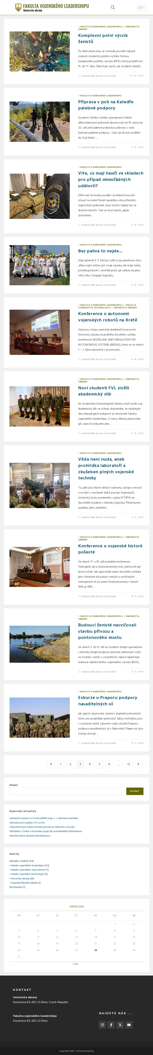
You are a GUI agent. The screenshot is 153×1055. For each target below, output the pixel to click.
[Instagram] (102, 1025)
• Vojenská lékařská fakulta (23, 883)
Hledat (14, 785)
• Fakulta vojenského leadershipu (99, 27)
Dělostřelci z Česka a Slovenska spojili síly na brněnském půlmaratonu (46, 831)
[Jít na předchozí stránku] (51, 764)
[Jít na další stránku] (138, 764)
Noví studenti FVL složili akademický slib (103, 391)
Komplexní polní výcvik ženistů (103, 39)
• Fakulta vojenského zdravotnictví (28, 870)
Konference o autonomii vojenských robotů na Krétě (108, 317)
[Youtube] (129, 1025)
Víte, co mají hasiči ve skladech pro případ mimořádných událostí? (110, 179)
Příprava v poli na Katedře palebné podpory (106, 105)
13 (128, 764)
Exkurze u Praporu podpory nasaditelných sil (107, 701)
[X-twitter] (120, 1025)
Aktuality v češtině (19, 861)
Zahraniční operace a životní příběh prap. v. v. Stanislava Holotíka (44, 818)
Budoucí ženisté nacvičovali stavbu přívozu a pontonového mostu (107, 631)
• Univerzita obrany (124, 308)
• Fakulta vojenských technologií (107, 306)
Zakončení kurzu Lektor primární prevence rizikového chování (42, 827)
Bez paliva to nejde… (100, 251)
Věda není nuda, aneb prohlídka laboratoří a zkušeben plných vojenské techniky (106, 469)
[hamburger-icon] (141, 7)
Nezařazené (16, 887)
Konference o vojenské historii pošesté (110, 549)
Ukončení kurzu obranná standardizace (30, 836)
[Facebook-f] (111, 1025)
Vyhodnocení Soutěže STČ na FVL (27, 823)
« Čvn (75, 964)
